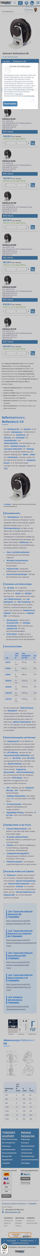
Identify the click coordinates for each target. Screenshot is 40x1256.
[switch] (4, 1253)
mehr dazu (18, 94)
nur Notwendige (29, 96)
